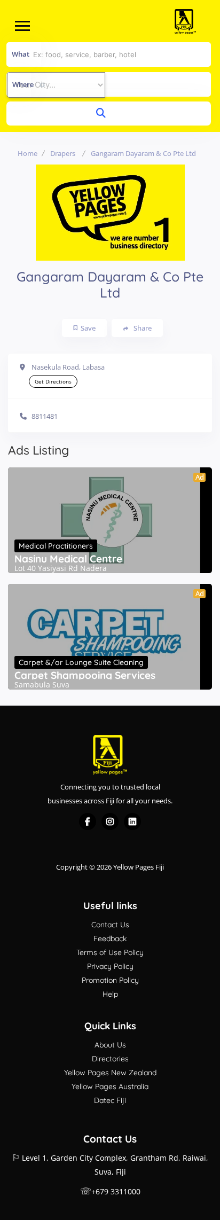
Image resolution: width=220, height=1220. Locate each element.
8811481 (45, 416)
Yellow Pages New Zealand (110, 1072)
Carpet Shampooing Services (84, 675)
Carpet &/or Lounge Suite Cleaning (81, 662)
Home (27, 153)
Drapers (62, 153)
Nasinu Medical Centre (68, 558)
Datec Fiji (110, 1100)
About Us (110, 1045)
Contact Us (110, 924)
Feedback (110, 938)
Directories (110, 1058)
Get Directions (53, 381)
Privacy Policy (110, 966)
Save (88, 328)
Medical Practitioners (56, 546)
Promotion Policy (110, 980)
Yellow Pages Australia (110, 1086)
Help (110, 994)
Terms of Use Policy (110, 952)
